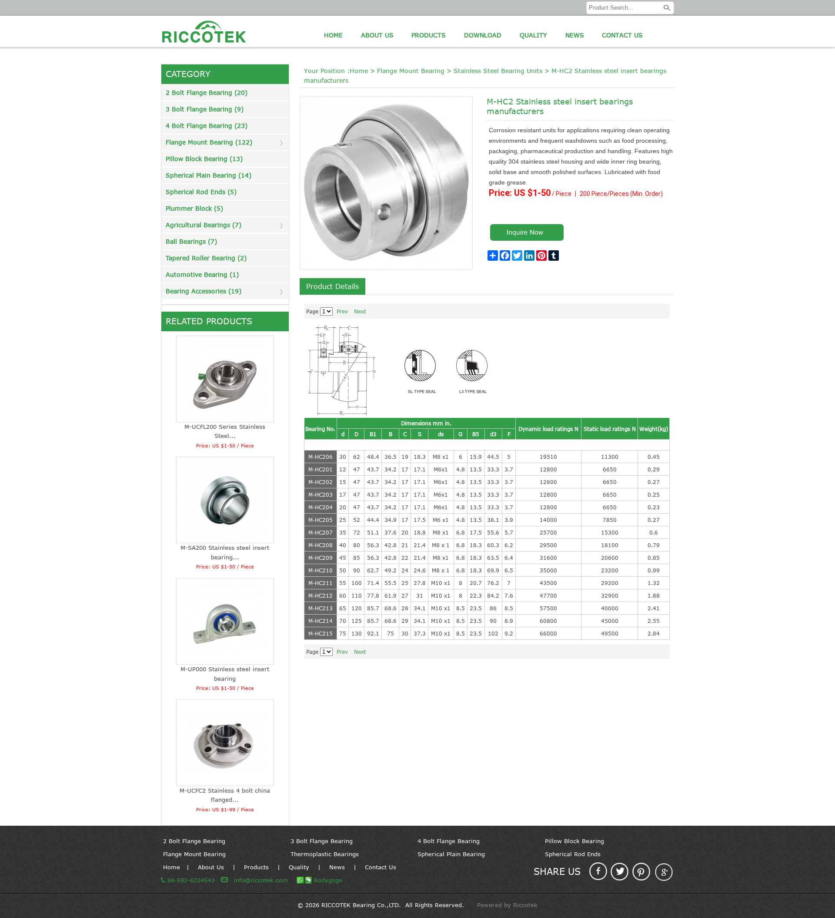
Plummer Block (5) (194, 208)
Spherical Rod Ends (573, 854)
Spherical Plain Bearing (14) (208, 175)
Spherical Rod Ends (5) (201, 191)
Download (482, 35)
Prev (342, 311)
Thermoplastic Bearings (325, 854)
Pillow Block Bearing (574, 840)
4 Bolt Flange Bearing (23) (206, 125)
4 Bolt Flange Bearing (449, 840)
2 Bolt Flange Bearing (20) (206, 92)
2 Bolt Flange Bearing (194, 840)
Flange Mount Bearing (410, 70)
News (574, 35)
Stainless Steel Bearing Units (498, 70)
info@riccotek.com (261, 880)
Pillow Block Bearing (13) (204, 158)
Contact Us (622, 35)
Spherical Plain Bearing (451, 854)
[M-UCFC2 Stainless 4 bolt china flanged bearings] (225, 742)
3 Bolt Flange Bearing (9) (205, 109)
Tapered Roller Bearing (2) (206, 258)
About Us (377, 35)
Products (428, 35)
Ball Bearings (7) (191, 241)
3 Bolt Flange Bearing (322, 840)
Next (360, 311)
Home (333, 35)
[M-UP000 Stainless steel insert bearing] (225, 621)
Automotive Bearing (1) (202, 274)
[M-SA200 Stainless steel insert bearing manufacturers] (225, 500)
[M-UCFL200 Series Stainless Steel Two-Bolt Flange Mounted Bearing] (225, 379)
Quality (533, 35)
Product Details (332, 286)
